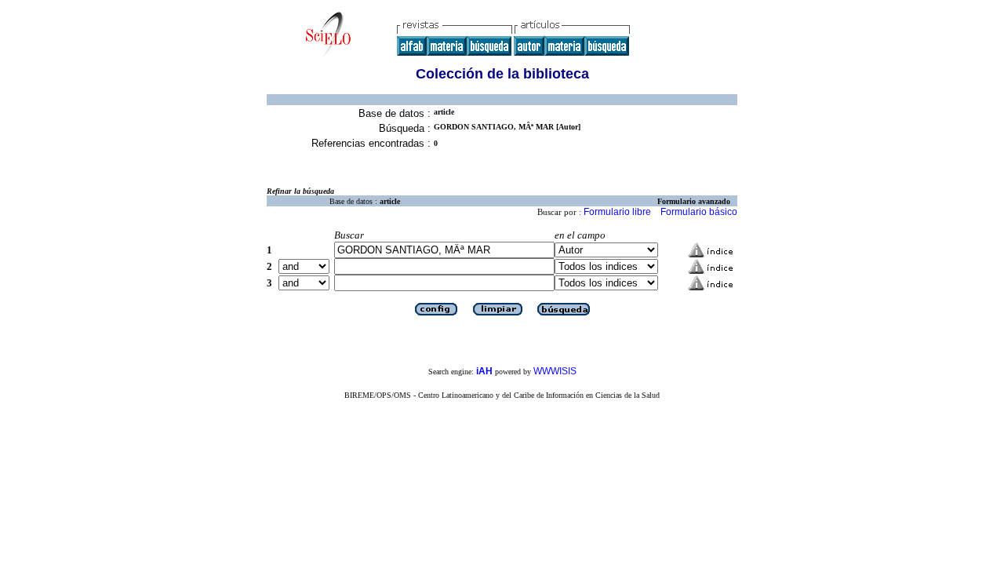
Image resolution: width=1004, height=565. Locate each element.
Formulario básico (698, 211)
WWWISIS (555, 371)
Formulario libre (617, 211)
